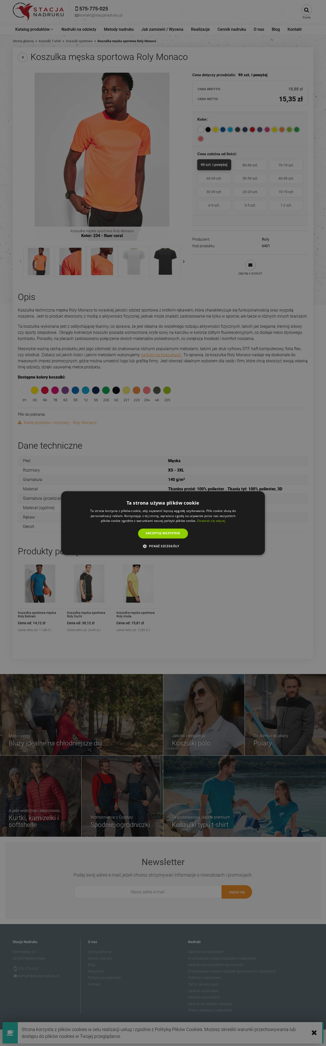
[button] (163, 546)
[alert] (163, 523)
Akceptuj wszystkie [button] (163, 533)
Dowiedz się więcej (211, 521)
